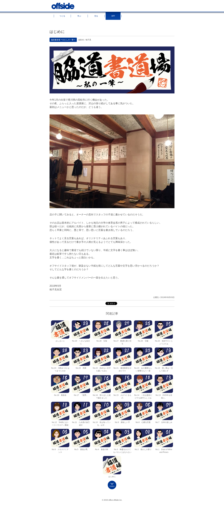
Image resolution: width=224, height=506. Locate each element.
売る (96, 16)
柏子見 (88, 40)
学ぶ (79, 16)
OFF (113, 16)
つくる (62, 16)
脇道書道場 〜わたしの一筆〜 (63, 40)
